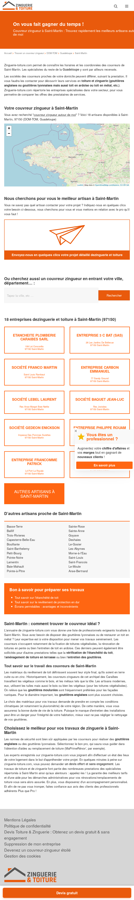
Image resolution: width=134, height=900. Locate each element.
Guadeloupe (66, 53)
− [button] (9, 133)
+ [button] (9, 128)
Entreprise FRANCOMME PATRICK (34, 461)
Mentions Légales (20, 820)
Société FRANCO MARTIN (34, 367)
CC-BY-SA (124, 184)
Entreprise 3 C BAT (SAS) (100, 335)
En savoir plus (104, 465)
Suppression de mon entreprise (32, 844)
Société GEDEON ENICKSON (34, 427)
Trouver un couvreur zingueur (29, 53)
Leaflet (80, 184)
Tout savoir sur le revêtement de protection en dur (47, 602)
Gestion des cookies (22, 856)
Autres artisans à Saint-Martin (34, 494)
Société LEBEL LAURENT (34, 399)
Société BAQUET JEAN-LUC (99, 399)
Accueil (8, 53)
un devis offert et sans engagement (89, 764)
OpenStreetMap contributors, (107, 184)
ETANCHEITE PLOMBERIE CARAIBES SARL (34, 337)
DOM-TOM (52, 53)
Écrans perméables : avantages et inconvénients (46, 606)
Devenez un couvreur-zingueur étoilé (37, 850)
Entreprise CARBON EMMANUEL (100, 369)
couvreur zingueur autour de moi (55, 114)
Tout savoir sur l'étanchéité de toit (36, 597)
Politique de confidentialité (27, 826)
